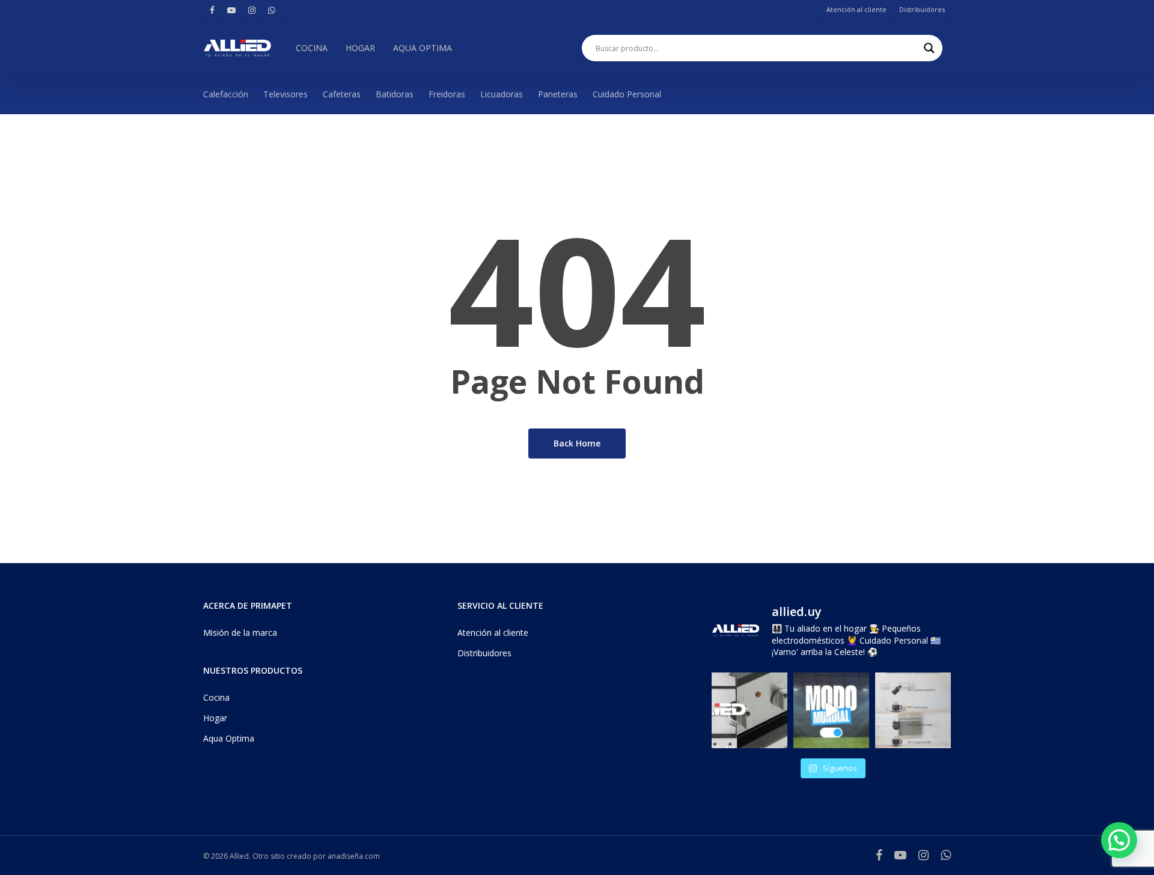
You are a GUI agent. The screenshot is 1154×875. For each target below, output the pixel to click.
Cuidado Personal (627, 94)
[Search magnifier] (929, 48)
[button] (1119, 840)
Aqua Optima (228, 738)
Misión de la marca (240, 632)
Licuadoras (501, 94)
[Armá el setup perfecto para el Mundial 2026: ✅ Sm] (831, 710)
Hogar (215, 718)
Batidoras (395, 94)
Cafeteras (342, 94)
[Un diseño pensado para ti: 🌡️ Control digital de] (913, 710)
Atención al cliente (492, 632)
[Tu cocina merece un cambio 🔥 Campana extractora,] (749, 710)
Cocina (216, 697)
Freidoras (447, 94)
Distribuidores (484, 653)
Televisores (285, 94)
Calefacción (225, 94)
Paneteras (558, 94)
